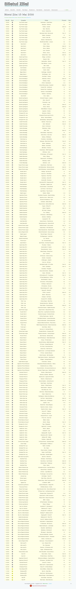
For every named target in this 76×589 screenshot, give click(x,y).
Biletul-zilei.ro (45, 583)
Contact (50, 583)
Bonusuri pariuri (55, 9)
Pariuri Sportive (39, 9)
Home (7, 9)
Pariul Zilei (18, 9)
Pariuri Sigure (24, 9)
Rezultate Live (32, 9)
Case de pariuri (47, 9)
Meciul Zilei (13, 9)
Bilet (13, 17)
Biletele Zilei (29, 17)
